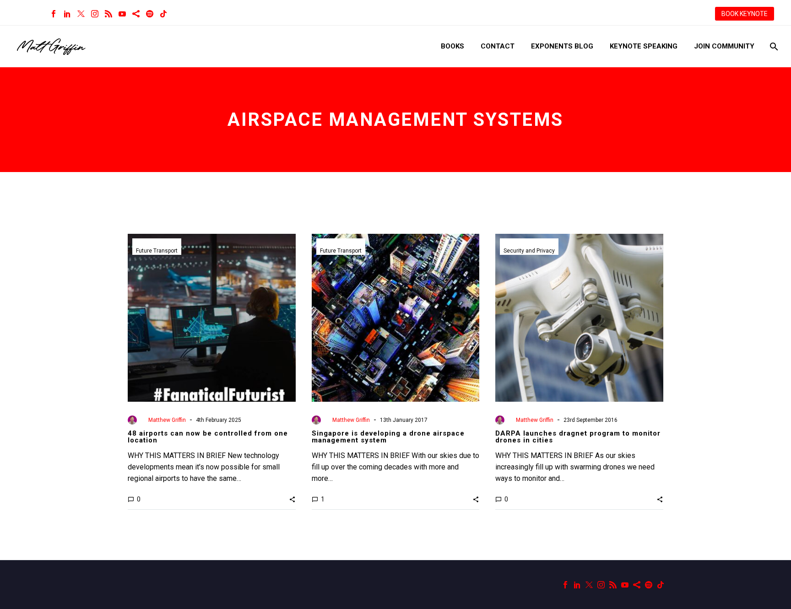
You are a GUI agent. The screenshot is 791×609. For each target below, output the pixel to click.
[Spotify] (150, 13)
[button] (292, 499)
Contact (498, 46)
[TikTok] (163, 13)
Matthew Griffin (167, 420)
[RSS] (108, 13)
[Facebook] (53, 13)
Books (452, 46)
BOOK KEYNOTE (744, 13)
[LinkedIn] (67, 13)
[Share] (136, 13)
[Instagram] (95, 13)
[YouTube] (122, 13)
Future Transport (157, 251)
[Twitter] (81, 13)
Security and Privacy (529, 251)
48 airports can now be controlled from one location (208, 436)
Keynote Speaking (643, 46)
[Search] (773, 46)
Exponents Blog (562, 46)
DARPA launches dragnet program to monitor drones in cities (578, 436)
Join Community (724, 46)
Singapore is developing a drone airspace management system (388, 436)
